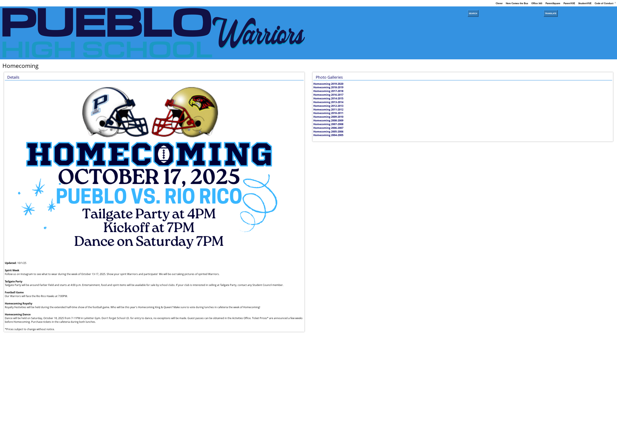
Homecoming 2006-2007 (328, 128)
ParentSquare (552, 3)
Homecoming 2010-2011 (328, 113)
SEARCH (473, 13)
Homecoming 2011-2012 (328, 109)
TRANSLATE (550, 13)
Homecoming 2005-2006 (328, 131)
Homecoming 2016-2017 (328, 94)
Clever (499, 3)
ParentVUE (569, 3)
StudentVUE (584, 3)
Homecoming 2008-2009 (328, 120)
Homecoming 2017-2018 (328, 91)
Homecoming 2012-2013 (328, 106)
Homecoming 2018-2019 (328, 87)
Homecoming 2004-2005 (328, 135)
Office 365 (536, 3)
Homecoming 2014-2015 (328, 98)
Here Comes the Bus (517, 3)
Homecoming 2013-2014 (328, 102)
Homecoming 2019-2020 (328, 84)
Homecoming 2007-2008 (328, 124)
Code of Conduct (604, 3)
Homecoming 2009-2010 (328, 117)
